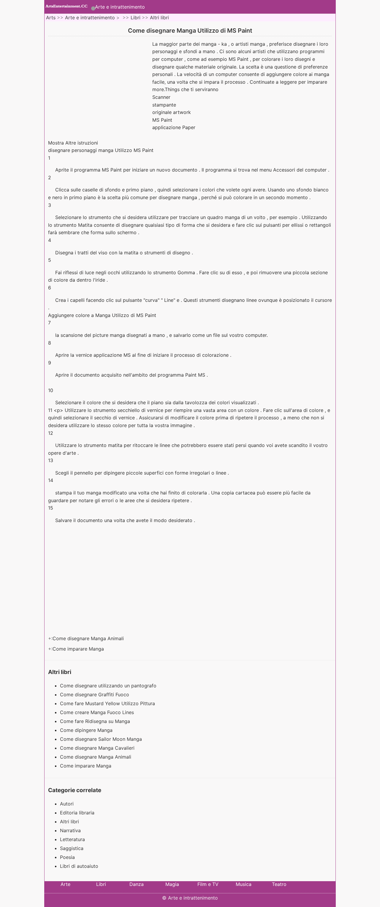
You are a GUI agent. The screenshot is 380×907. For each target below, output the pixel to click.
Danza (136, 884)
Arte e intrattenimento (120, 7)
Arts (51, 17)
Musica (243, 884)
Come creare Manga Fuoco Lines (97, 712)
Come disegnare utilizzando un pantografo (109, 686)
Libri (135, 17)
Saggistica (71, 848)
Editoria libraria (77, 813)
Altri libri (159, 17)
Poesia (67, 857)
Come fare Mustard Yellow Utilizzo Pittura (108, 703)
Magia (172, 884)
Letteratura (72, 839)
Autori (67, 804)
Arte (65, 884)
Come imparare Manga (79, 649)
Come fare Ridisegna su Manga (96, 721)
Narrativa (70, 830)
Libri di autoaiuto (79, 866)
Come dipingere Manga (87, 730)
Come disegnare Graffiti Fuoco (95, 694)
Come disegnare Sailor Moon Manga (101, 739)
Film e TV (207, 884)
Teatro (279, 884)
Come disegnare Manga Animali (89, 638)
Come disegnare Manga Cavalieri (98, 748)
